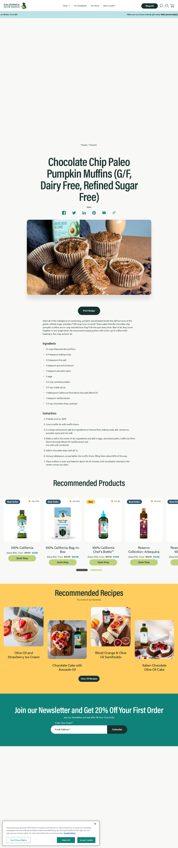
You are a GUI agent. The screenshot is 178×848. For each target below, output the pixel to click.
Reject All (66, 840)
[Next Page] (174, 14)
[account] (167, 6)
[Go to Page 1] (82, 570)
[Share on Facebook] (64, 213)
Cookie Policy (70, 833)
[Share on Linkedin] (84, 213)
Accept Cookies (86, 840)
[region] (51, 833)
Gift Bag (81, 14)
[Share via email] (104, 213)
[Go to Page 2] (96, 570)
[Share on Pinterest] (94, 213)
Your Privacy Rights (18, 840)
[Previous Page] (4, 14)
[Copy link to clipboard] (114, 213)
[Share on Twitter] (74, 213)
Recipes (84, 145)
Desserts (93, 145)
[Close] (95, 824)
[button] (66, 5)
